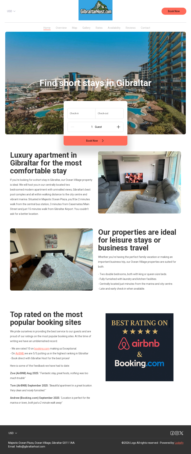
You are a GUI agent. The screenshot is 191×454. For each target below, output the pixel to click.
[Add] (118, 127)
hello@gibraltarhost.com (30, 446)
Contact (145, 27)
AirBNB (19, 353)
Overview (61, 27)
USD (9, 11)
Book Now (174, 11)
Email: (11, 446)
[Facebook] (172, 433)
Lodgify (179, 442)
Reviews (131, 27)
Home (47, 27)
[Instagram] (177, 433)
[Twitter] (181, 433)
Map (74, 27)
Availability (114, 27)
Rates (99, 27)
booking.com (41, 348)
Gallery (86, 27)
